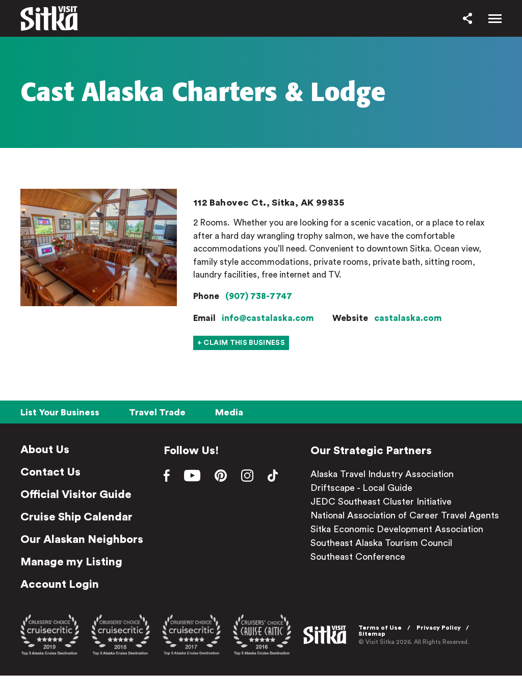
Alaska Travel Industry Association (382, 474)
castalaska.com (407, 318)
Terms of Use (380, 628)
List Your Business (59, 412)
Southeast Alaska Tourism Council (381, 542)
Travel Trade (157, 412)
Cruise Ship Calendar (76, 516)
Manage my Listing (71, 561)
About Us (44, 449)
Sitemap (371, 634)
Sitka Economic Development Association (396, 529)
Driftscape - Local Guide (361, 487)
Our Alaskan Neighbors (81, 539)
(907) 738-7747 (258, 296)
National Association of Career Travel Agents (404, 515)
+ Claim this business (241, 342)
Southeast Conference (357, 556)
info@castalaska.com (268, 318)
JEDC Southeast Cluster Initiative (381, 501)
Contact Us (50, 472)
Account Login (59, 584)
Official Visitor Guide (76, 494)
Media (229, 412)
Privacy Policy (438, 628)
